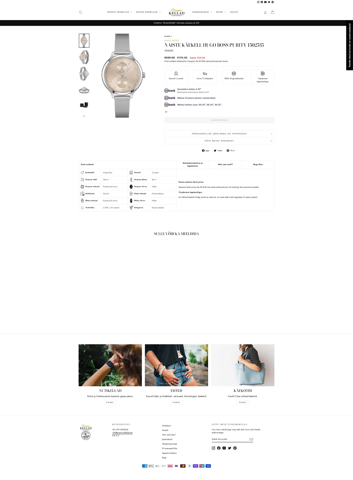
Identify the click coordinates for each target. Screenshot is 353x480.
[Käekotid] (242, 365)
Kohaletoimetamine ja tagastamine (193, 164)
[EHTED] (176, 365)
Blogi (164, 457)
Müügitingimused (169, 443)
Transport (191, 61)
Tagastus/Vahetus (169, 453)
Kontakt (165, 430)
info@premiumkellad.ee (122, 432)
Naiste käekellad (147, 12)
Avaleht (167, 36)
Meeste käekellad (119, 12)
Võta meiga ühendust (219, 140)
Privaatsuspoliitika (169, 448)
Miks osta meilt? (225, 164)
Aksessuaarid (201, 12)
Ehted (220, 12)
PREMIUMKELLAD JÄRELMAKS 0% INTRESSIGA (219, 133)
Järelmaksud (167, 439)
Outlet (234, 12)
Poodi (176, 402)
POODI (110, 402)
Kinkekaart (166, 425)
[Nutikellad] (110, 365)
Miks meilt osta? (169, 434)
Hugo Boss (171, 40)
